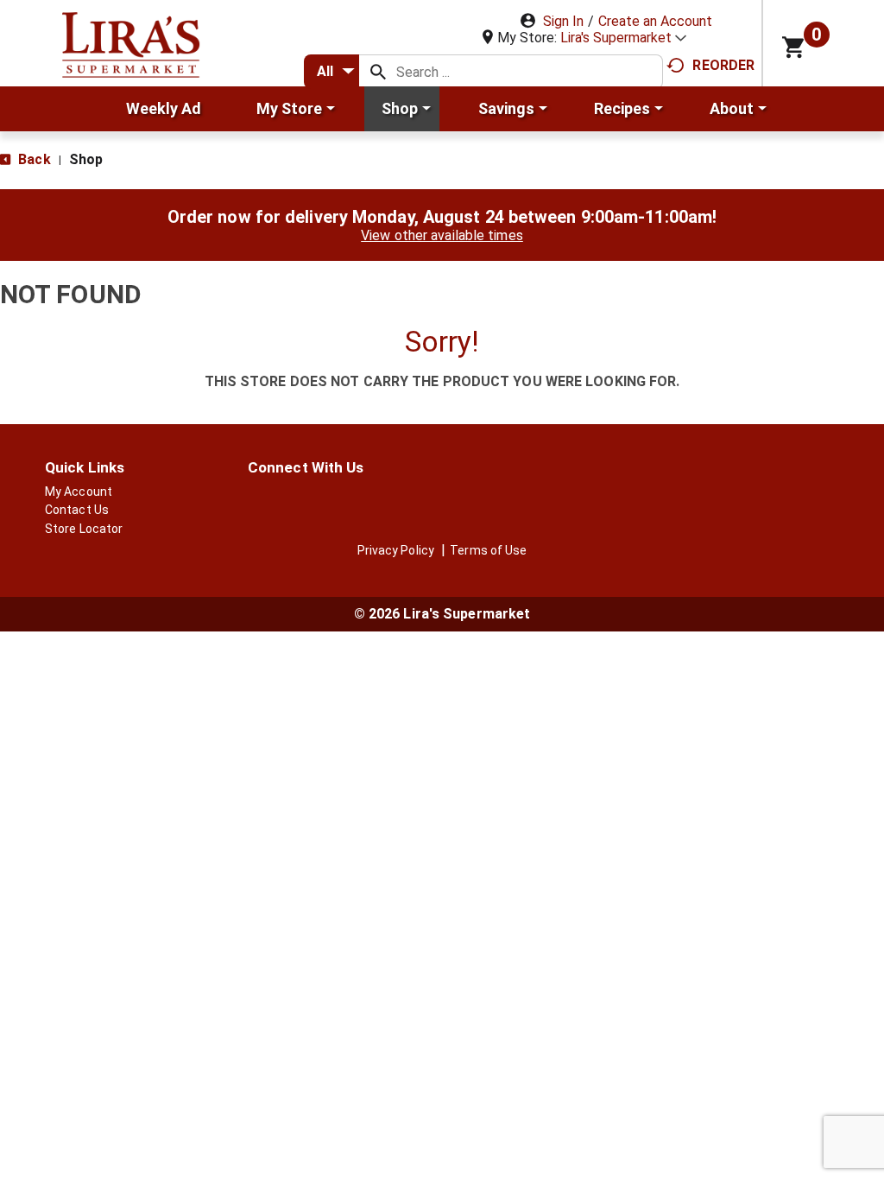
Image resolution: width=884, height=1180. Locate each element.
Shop (86, 159)
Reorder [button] (723, 65)
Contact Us (77, 510)
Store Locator (84, 529)
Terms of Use (488, 550)
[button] (623, 37)
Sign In (563, 21)
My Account (78, 491)
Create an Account (655, 21)
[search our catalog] (378, 71)
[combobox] (331, 71)
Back (33, 159)
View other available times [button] (442, 235)
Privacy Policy (395, 550)
